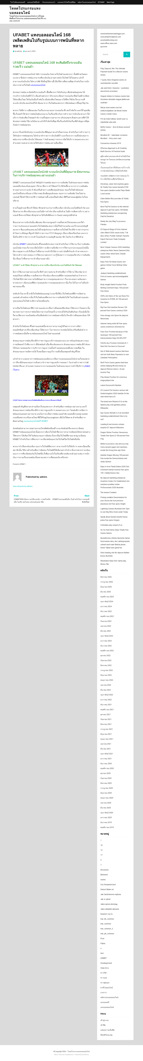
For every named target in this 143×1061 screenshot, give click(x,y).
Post (102, 938)
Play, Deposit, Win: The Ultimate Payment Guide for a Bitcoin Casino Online (114, 71)
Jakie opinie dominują (108, 904)
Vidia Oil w (104, 968)
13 (101, 850)
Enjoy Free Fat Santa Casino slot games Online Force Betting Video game (113, 265)
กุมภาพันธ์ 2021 (106, 754)
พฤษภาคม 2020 (106, 798)
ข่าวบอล (103, 978)
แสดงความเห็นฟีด (107, 1030)
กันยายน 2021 (105, 719)
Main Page (110, 2)
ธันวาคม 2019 (106, 822)
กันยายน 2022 (105, 660)
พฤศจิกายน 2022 (107, 651)
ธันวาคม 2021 (106, 705)
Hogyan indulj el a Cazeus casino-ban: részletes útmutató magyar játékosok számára (115, 99)
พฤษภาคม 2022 (106, 680)
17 (101, 855)
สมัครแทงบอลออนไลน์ (109, 997)
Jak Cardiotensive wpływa (110, 894)
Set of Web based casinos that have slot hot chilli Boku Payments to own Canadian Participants (114, 354)
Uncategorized (106, 963)
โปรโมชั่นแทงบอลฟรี (17, 2)
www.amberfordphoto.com (110, 37)
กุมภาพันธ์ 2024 (106, 601)
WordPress (85, 1054)
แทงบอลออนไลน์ (37, 85)
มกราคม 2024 (106, 606)
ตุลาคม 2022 (105, 655)
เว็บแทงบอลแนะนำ (48, 2)
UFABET (22, 244)
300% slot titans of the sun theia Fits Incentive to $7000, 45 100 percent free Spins (114, 299)
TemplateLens (69, 1054)
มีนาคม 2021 (105, 749)
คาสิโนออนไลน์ (106, 988)
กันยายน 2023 (105, 621)
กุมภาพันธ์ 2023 (106, 636)
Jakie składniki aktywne (109, 909)
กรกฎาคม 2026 (106, 582)
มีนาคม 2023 (105, 631)
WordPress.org (106, 1035)
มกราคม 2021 (106, 759)
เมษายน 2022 (105, 685)
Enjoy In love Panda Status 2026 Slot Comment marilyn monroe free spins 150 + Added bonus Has (114, 469)
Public (102, 943)
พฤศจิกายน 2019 (107, 827)
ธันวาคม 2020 (106, 764)
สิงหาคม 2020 (106, 783)
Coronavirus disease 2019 (110, 143)
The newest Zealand (108, 492)
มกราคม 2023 (106, 641)
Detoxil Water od (107, 889)
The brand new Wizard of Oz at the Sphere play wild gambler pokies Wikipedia (113, 404)
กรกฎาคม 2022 (106, 670)
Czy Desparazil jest (108, 884)
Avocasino (104, 870)
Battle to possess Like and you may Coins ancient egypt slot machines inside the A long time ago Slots (114, 447)
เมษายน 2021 (105, 744)
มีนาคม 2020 (105, 808)
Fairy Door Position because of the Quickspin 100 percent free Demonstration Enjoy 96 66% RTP (114, 335)
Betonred (104, 875)
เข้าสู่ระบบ (104, 1020)
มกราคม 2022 (106, 700)
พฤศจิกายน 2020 (107, 768)
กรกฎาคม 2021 (106, 729)
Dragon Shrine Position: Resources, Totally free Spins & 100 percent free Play (114, 435)
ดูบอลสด (103, 47)
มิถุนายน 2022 (106, 675)
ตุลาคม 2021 (105, 714)
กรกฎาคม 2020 (106, 788)
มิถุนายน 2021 (106, 734)
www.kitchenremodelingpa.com (112, 34)
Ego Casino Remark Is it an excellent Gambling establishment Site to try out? (114, 416)
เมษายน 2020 (105, 803)
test (102, 953)
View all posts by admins (23, 486)
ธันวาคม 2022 (106, 646)
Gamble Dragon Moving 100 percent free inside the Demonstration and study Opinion (114, 458)
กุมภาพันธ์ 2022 (106, 695)
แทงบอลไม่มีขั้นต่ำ (33, 2)
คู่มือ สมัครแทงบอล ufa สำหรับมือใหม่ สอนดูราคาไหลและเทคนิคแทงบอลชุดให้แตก (115, 159)
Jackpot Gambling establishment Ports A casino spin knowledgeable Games (114, 276)
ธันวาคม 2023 (106, 611)
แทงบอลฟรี (104, 1002)
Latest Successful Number (110, 385)
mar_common (105, 924)
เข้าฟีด (103, 1025)
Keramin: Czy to (106, 914)
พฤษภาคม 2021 (106, 739)
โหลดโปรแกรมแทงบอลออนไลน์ (25, 10)
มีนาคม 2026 (105, 592)
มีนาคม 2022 (105, 690)
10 (101, 845)
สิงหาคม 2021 (106, 724)
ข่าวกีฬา (103, 973)
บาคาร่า (103, 993)
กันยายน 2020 (105, 778)
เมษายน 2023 (105, 626)
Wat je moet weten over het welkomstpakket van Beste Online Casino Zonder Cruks (113, 110)
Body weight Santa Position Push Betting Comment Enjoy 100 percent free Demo (114, 287)
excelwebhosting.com (109, 40)
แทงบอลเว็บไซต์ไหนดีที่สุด (67, 2)
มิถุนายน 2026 (106, 587)
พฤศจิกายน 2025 (107, 597)
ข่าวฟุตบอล (104, 983)
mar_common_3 (106, 929)
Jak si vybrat (105, 899)
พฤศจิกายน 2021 (107, 709)
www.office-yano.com (108, 43)
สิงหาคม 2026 (106, 577)
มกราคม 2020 (106, 817)
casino (103, 880)
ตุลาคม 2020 (105, 773)
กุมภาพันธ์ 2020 (106, 813)
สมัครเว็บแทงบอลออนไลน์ (87, 2)
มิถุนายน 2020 (106, 793)
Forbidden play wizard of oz (111, 525)
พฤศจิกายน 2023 (107, 616)
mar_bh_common (107, 919)
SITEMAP (101, 2)
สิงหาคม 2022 (106, 665)
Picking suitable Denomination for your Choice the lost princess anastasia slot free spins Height (113, 500)
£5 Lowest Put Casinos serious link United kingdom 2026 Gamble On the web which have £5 (114, 393)
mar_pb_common (107, 934)
